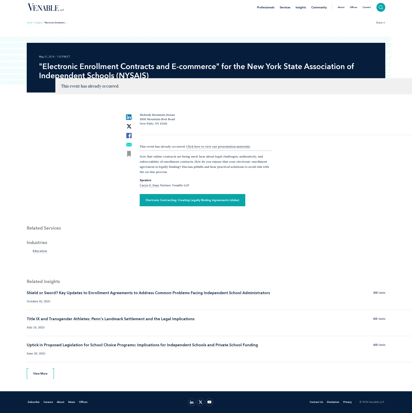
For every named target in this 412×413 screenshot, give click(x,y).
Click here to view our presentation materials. (218, 146)
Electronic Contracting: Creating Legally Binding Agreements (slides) (192, 200)
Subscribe (34, 402)
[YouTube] (209, 402)
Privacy (347, 402)
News (71, 402)
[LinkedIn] (191, 402)
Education (40, 251)
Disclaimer (333, 402)
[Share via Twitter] (129, 126)
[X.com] (200, 402)
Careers (366, 7)
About (341, 7)
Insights (301, 7)
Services (285, 7)
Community (319, 7)
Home (29, 23)
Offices (353, 7)
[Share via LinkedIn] (129, 117)
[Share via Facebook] (129, 135)
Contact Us (316, 402)
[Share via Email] (129, 144)
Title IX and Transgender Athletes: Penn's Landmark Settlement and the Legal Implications (111, 318)
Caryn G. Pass (149, 185)
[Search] (380, 7)
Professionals (266, 7)
